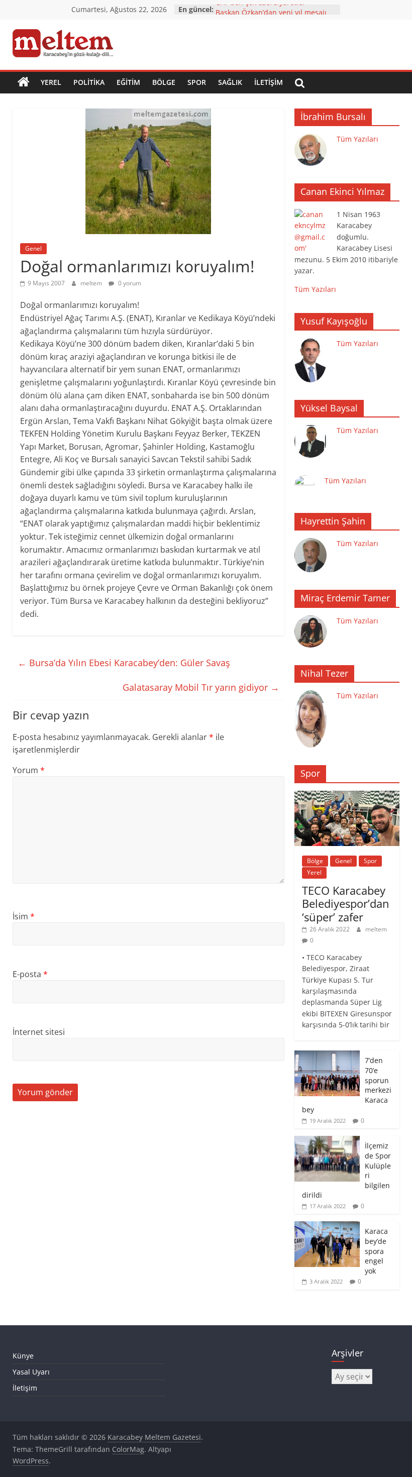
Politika (89, 82)
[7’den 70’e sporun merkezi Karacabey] (327, 1056)
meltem (92, 283)
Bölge (163, 82)
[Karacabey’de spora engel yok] (327, 1226)
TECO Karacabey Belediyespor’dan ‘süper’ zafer (345, 903)
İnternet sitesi (39, 1031)
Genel (33, 248)
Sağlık (230, 82)
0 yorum (129, 283)
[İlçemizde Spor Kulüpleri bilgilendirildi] (327, 1141)
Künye (23, 1355)
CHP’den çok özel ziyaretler (260, 9)
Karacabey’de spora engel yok (376, 1250)
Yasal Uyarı (31, 1372)
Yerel (51, 82)
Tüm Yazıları (357, 139)
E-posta (30, 974)
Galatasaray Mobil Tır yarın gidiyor (201, 687)
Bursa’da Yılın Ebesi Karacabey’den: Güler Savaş (124, 663)
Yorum (29, 770)
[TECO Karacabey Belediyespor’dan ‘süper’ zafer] (347, 796)
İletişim (268, 82)
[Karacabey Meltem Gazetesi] (24, 82)
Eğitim (128, 82)
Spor (196, 82)
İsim (24, 916)
